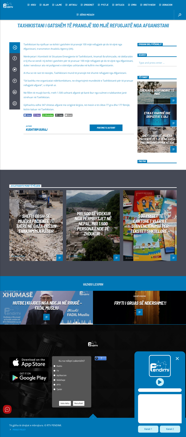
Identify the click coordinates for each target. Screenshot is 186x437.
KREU (33, 4)
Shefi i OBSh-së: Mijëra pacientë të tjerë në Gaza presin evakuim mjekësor (157, 139)
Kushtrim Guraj (36, 129)
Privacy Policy (19, 429)
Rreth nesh (149, 4)
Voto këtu (64, 403)
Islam (46, 4)
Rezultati (78, 403)
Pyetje (104, 4)
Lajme (59, 4)
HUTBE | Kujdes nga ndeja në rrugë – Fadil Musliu (47, 305)
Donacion (167, 4)
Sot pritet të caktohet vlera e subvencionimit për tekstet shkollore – (150, 223)
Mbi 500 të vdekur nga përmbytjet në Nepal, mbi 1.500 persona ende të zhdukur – (93, 223)
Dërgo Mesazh (87, 14)
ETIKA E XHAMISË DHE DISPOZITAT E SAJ (157, 115)
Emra (133, 4)
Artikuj (73, 4)
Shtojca (119, 4)
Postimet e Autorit (106, 127)
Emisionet (89, 4)
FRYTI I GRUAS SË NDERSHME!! (140, 303)
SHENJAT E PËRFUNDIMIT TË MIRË (157, 92)
